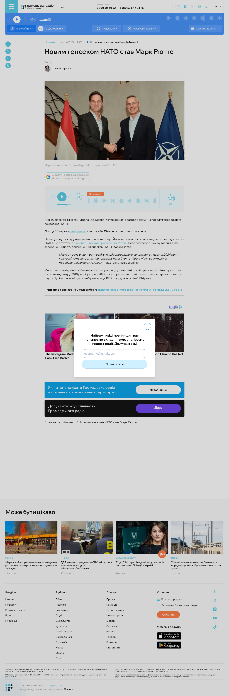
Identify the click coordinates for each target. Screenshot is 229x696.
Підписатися (115, 364)
